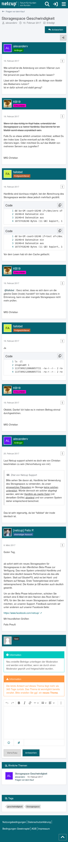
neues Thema (50, 692)
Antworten (31, 752)
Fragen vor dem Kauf (24, 779)
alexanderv (11, 22)
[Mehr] (62, 61)
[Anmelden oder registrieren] (55, 4)
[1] (9, 211)
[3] (9, 217)
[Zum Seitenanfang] (62, 837)
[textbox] (34, 722)
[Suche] (47, 4)
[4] (9, 221)
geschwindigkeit (14, 806)
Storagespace (33, 806)
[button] (9, 742)
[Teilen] (63, 37)
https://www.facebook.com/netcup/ (21, 613)
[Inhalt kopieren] (60, 205)
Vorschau (12, 752)
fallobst (10, 290)
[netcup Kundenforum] (19, 4)
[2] (9, 214)
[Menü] (63, 4)
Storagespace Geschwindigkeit (31, 773)
